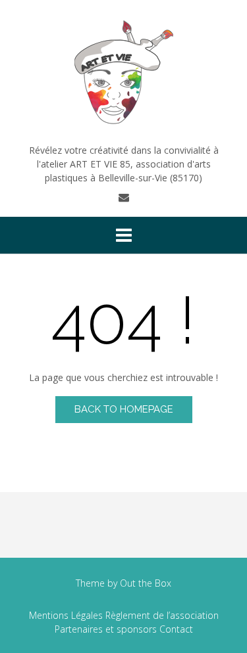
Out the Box (145, 583)
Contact (176, 629)
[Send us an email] (124, 197)
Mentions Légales (66, 615)
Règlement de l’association (162, 615)
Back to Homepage (123, 409)
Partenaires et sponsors (106, 629)
